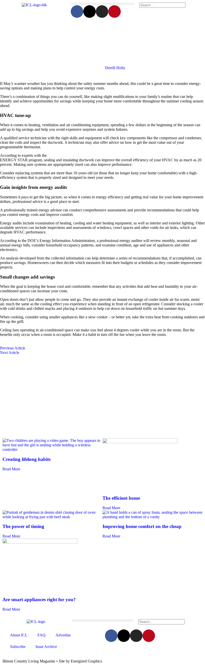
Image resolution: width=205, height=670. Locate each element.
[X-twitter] (89, 11)
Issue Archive (46, 646)
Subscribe (18, 646)
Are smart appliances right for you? (39, 599)
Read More (11, 469)
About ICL (19, 635)
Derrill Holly (115, 68)
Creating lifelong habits (26, 459)
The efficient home (121, 498)
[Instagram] (102, 11)
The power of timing (23, 526)
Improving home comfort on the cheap (142, 526)
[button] (102, 4)
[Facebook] (77, 11)
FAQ (42, 635)
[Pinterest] (114, 11)
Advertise (63, 635)
